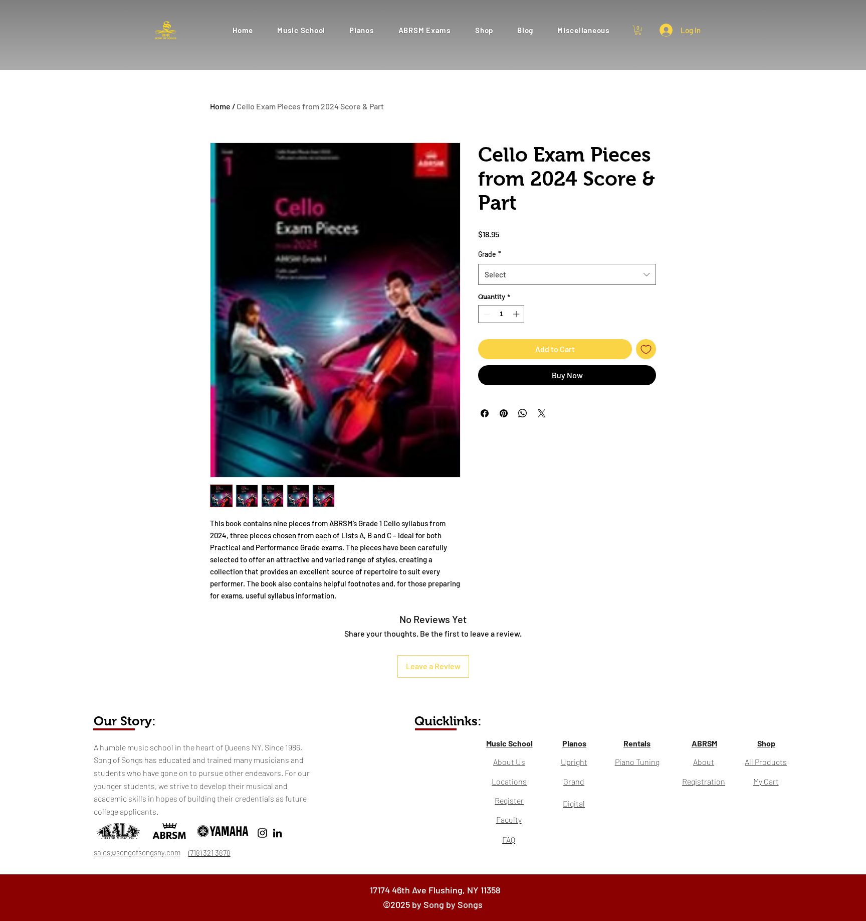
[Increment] (517, 314)
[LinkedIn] (277, 833)
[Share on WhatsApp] (523, 413)
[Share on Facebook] (485, 413)
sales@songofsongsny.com (137, 852)
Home (220, 106)
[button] (424, 30)
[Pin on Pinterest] (504, 413)
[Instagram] (262, 833)
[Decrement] (486, 314)
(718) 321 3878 (209, 852)
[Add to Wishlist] (646, 349)
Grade (489, 254)
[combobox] (567, 274)
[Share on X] (542, 413)
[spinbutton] (501, 314)
